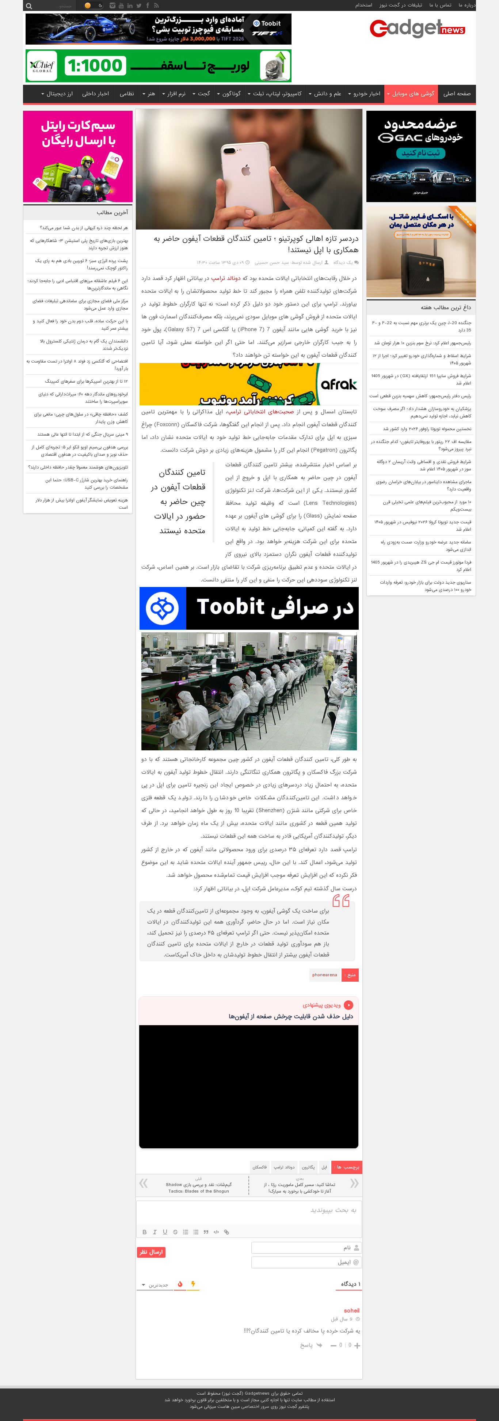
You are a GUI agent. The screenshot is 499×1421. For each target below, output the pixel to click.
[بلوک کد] (216, 1232)
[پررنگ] (145, 1232)
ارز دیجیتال (60, 94)
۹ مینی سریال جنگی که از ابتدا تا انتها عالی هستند (82, 434)
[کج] (155, 1232)
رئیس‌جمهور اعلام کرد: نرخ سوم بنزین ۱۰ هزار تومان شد (422, 343)
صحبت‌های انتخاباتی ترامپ (260, 412)
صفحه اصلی (457, 94)
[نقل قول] (206, 1232)
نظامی (127, 94)
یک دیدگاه (343, 262)
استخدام (363, 5)
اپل (324, 1167)
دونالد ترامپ (225, 278)
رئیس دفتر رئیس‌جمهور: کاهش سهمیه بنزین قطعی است (420, 396)
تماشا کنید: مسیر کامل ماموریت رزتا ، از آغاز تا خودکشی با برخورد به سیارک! (299, 1185)
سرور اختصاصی (255, 1406)
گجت (204, 94)
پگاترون (308, 1167)
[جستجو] (28, 5)
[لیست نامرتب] (196, 1232)
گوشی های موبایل (413, 94)
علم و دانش (327, 94)
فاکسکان (260, 1167)
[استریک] (175, 1232)
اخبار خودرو (367, 94)
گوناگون (231, 94)
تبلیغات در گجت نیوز (401, 5)
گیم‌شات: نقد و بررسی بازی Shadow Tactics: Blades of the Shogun (199, 1185)
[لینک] (226, 1232)
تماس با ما (441, 5)
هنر (151, 94)
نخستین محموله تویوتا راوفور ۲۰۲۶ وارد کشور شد (427, 429)
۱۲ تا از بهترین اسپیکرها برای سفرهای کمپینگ (86, 381)
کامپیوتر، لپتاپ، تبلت (277, 94)
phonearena (324, 975)
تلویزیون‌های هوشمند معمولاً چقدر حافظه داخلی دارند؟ (78, 467)
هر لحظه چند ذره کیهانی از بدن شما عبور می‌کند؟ (84, 228)
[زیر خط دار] (165, 1232)
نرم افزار (177, 94)
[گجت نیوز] (417, 40)
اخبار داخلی (95, 94)
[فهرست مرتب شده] (185, 1232)
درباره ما (467, 5)
